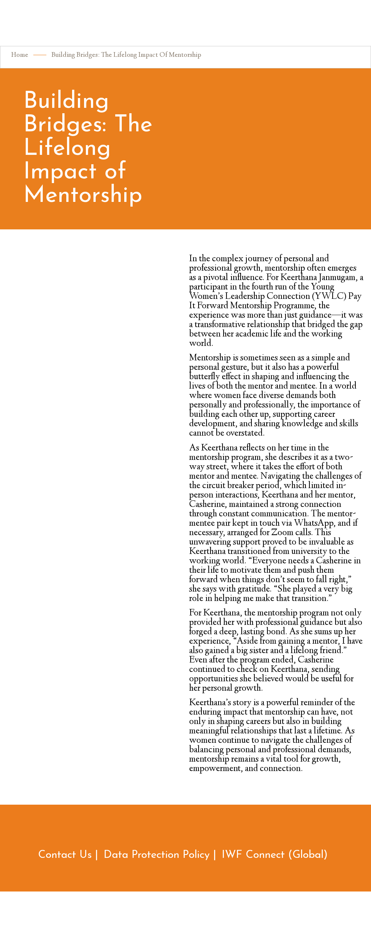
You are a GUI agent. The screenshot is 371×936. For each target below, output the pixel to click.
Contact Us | (68, 855)
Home (19, 55)
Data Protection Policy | (160, 855)
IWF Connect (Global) (275, 855)
